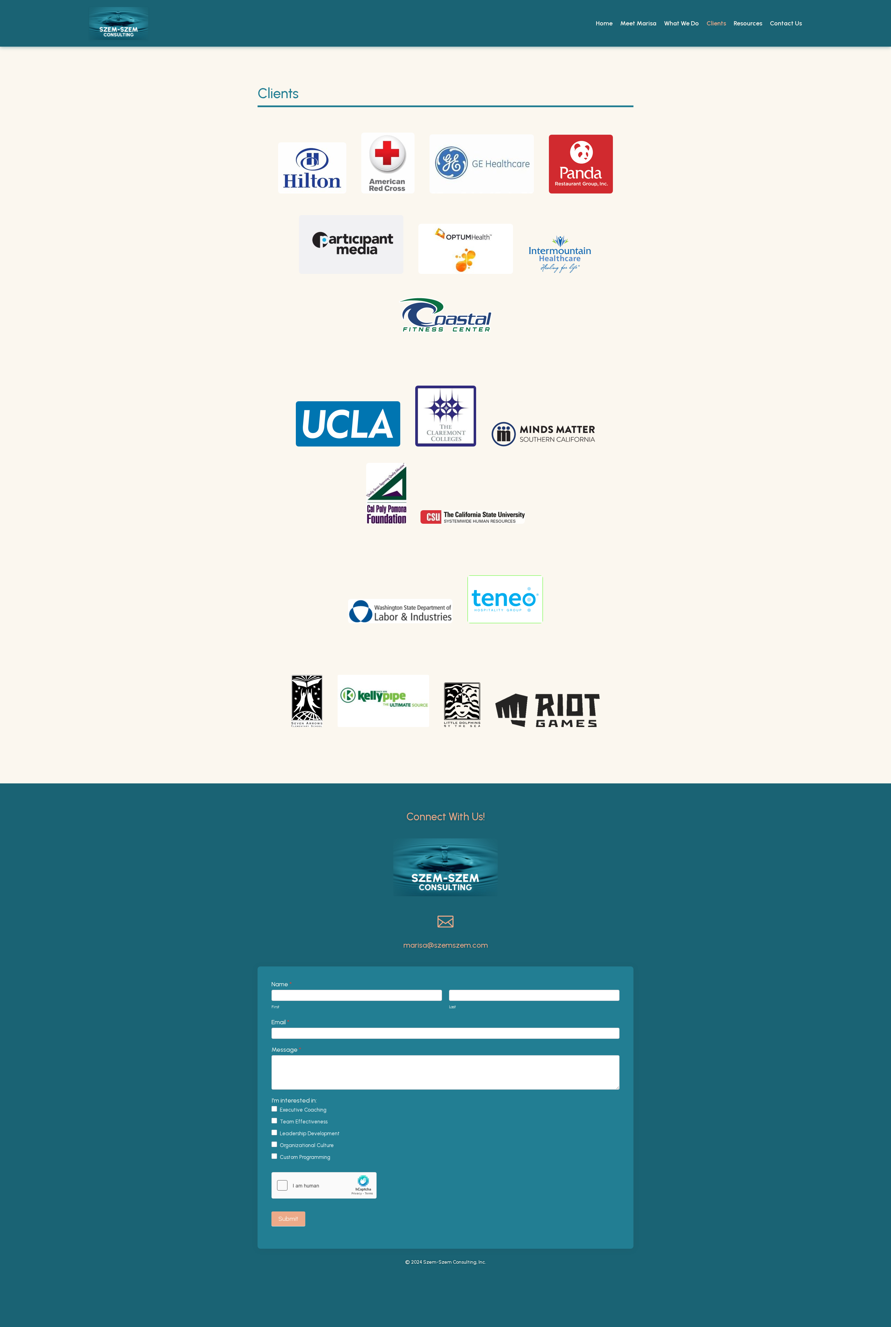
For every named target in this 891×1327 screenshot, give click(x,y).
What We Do (681, 23)
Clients (716, 23)
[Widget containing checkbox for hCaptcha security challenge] (324, 1185)
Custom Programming (304, 1157)
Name (281, 984)
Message (286, 1049)
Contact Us (786, 23)
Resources (748, 23)
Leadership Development (309, 1133)
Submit (288, 1219)
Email (280, 1022)
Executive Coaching (302, 1109)
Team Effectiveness (303, 1121)
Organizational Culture (306, 1145)
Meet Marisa (638, 23)
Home (604, 23)
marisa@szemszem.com (445, 945)
